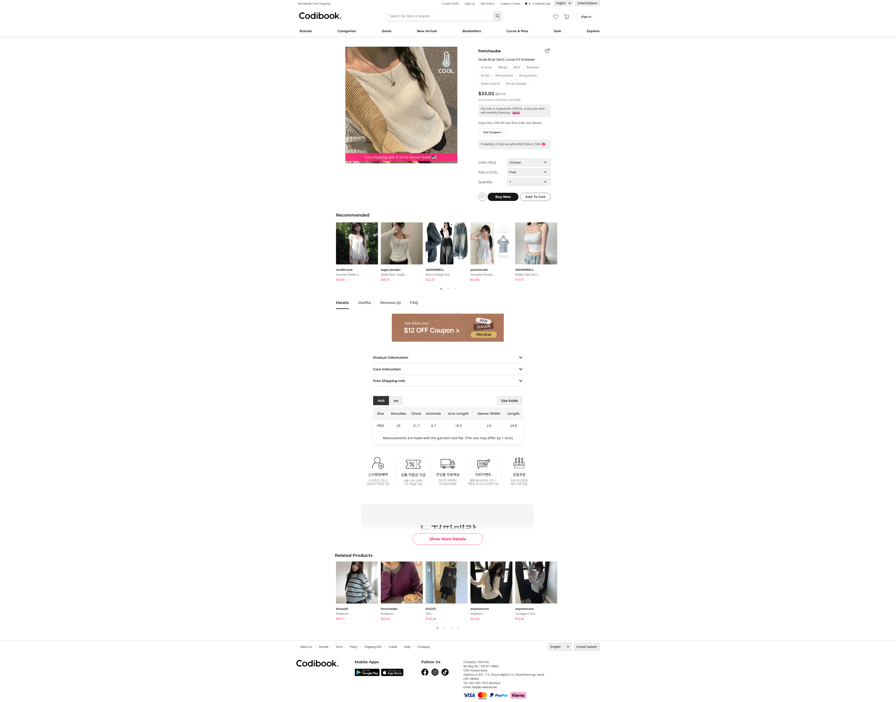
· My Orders (487, 4)
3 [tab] (455, 288)
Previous (332, 252)
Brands (306, 31)
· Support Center (510, 4)
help (407, 647)
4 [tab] (458, 627)
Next (563, 252)
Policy (353, 647)
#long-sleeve (528, 75)
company (423, 647)
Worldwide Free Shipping (314, 4)
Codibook (320, 15)
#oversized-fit (490, 84)
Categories (346, 31)
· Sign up (469, 4)
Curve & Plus (517, 31)
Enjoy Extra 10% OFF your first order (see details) (510, 123)
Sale (557, 31)
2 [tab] (448, 288)
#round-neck (504, 75)
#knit (517, 67)
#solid (485, 75)
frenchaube (489, 51)
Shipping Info (373, 647)
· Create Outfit (450, 4)
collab (393, 647)
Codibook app (542, 4)
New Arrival (427, 31)
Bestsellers (471, 31)
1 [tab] (441, 288)
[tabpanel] (358, 252)
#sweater (533, 67)
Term (339, 647)
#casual (486, 67)
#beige (502, 67)
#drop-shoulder (516, 84)
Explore (593, 31)
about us (306, 647)
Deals (386, 31)
